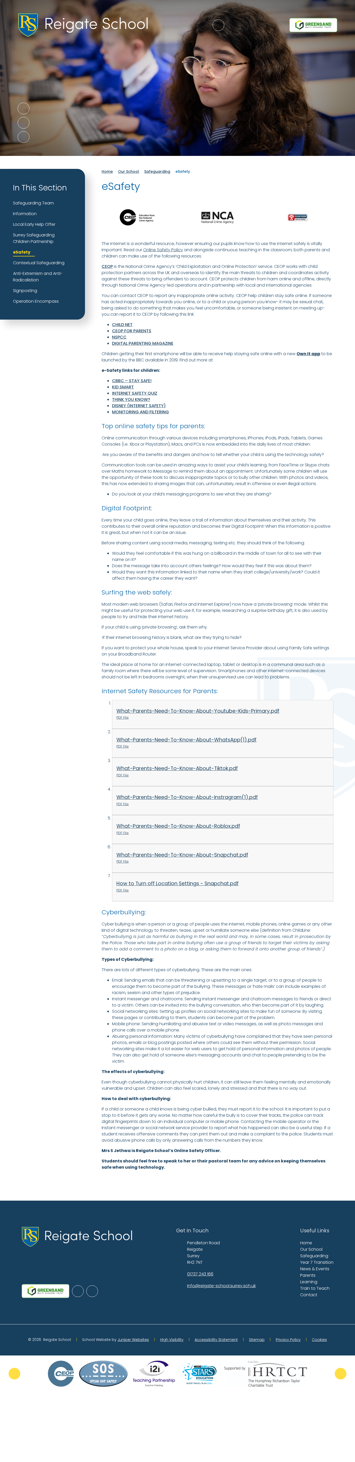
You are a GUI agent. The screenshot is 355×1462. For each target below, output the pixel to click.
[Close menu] (218, 25)
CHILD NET (122, 325)
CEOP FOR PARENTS (131, 331)
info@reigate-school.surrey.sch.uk (221, 1286)
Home (107, 171)
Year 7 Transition (316, 1262)
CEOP (107, 266)
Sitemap (257, 1339)
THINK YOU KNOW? (131, 399)
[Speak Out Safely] (103, 1374)
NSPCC (119, 337)
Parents (307, 1275)
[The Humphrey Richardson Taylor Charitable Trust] (265, 1374)
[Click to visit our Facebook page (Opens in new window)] (92, 1291)
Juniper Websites (133, 1339)
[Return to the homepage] (83, 25)
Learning (308, 1282)
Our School (128, 171)
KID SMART (123, 387)
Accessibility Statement (216, 1339)
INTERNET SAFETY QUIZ (134, 393)
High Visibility (171, 1339)
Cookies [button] (319, 1339)
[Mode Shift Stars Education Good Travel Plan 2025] (199, 1374)
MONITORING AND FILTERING (140, 412)
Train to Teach (315, 1288)
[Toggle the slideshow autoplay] (23, 137)
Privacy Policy (288, 1339)
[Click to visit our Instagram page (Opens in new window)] (78, 1291)
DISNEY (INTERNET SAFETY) (139, 406)
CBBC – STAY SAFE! (132, 381)
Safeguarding (157, 171)
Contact (308, 1295)
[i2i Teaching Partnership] (154, 1374)
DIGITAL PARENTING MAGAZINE (142, 343)
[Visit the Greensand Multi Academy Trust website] (313, 25)
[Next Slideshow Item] (23, 123)
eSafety (182, 171)
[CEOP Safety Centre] (61, 1374)
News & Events (314, 1269)
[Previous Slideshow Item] (23, 108)
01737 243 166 (200, 1274)
